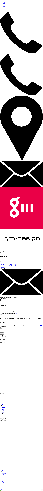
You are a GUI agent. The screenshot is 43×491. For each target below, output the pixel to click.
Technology (3, 412)
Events (2, 481)
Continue (1, 253)
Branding (4, 2)
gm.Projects (3, 409)
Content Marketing (3, 407)
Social (2, 403)
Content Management (4, 473)
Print (3, 5)
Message (1, 306)
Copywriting (4, 3)
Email (1, 300)
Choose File (1, 304)
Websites (4, 6)
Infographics (3, 410)
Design (2, 480)
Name (1, 299)
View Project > (1, 489)
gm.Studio (3, 482)
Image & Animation (3, 474)
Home (2, 0)
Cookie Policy (1, 469)
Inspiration (3, 483)
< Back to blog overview (2, 267)
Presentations (4, 4)
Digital (2, 408)
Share (0, 250)
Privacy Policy (16, 313)
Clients (2, 1)
